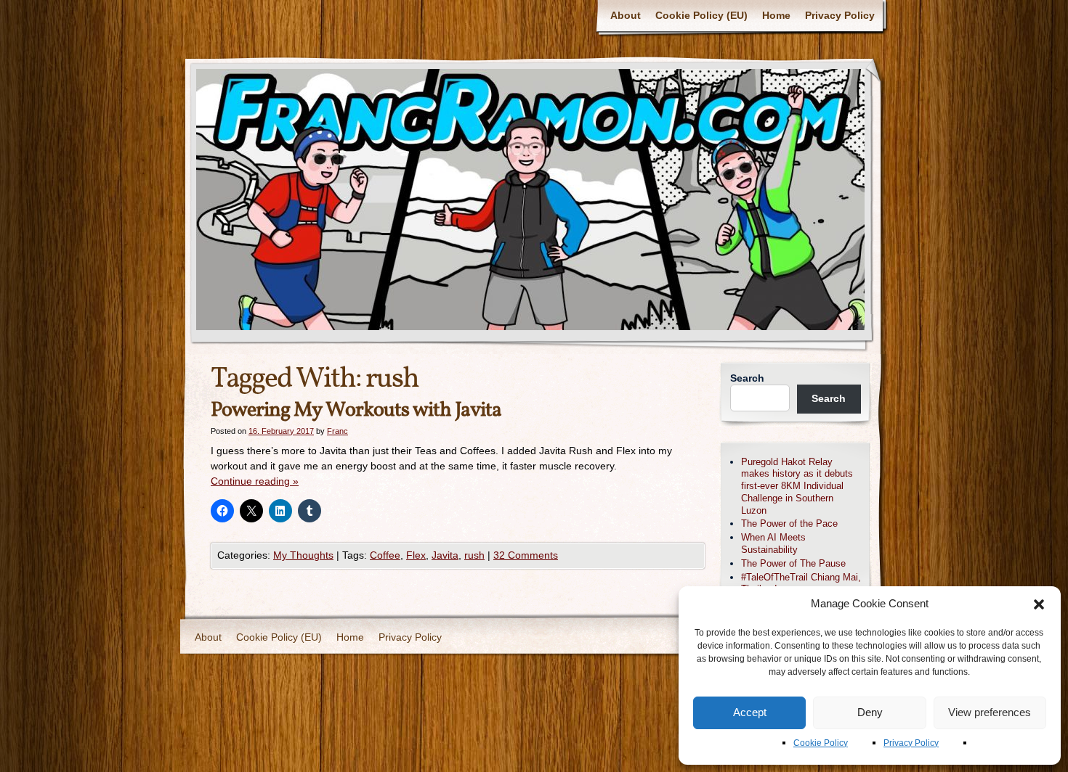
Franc (337, 431)
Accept (749, 712)
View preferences (989, 712)
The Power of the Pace (789, 523)
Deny (870, 712)
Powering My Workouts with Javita (356, 410)
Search (747, 378)
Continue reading (255, 481)
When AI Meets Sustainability (773, 543)
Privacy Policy (911, 743)
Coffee (385, 555)
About (625, 15)
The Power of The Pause (793, 563)
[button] (1039, 604)
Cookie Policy (820, 743)
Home (776, 15)
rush (474, 555)
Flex (416, 555)
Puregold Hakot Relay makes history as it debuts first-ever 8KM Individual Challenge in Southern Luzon (797, 486)
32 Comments (525, 555)
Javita (445, 555)
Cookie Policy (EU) (701, 15)
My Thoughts (303, 555)
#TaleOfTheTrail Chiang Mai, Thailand (801, 583)
